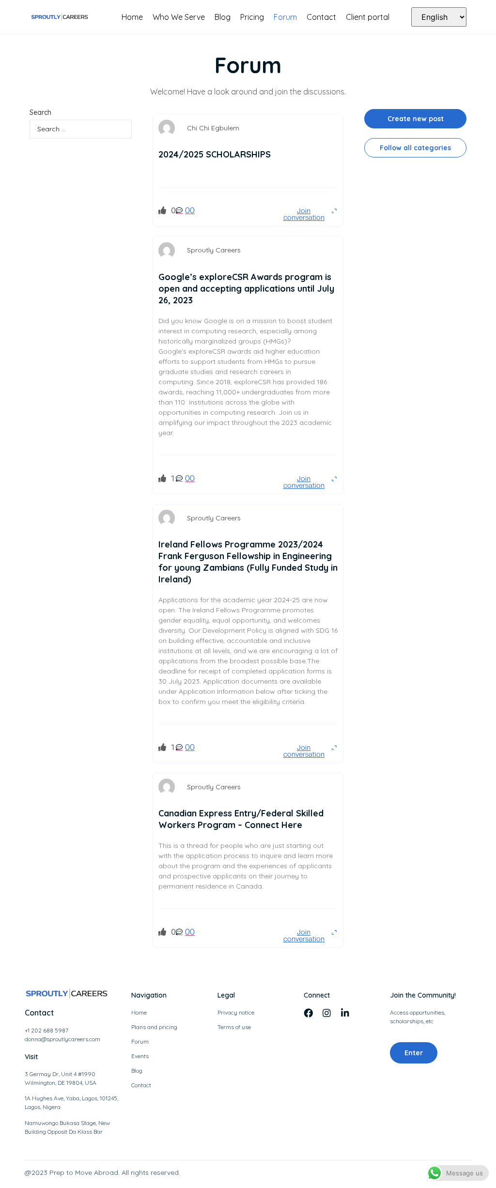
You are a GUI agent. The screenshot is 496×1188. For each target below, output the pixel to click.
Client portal (367, 17)
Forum (285, 17)
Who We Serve (179, 17)
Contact (321, 17)
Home (132, 17)
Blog (223, 17)
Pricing (252, 17)
